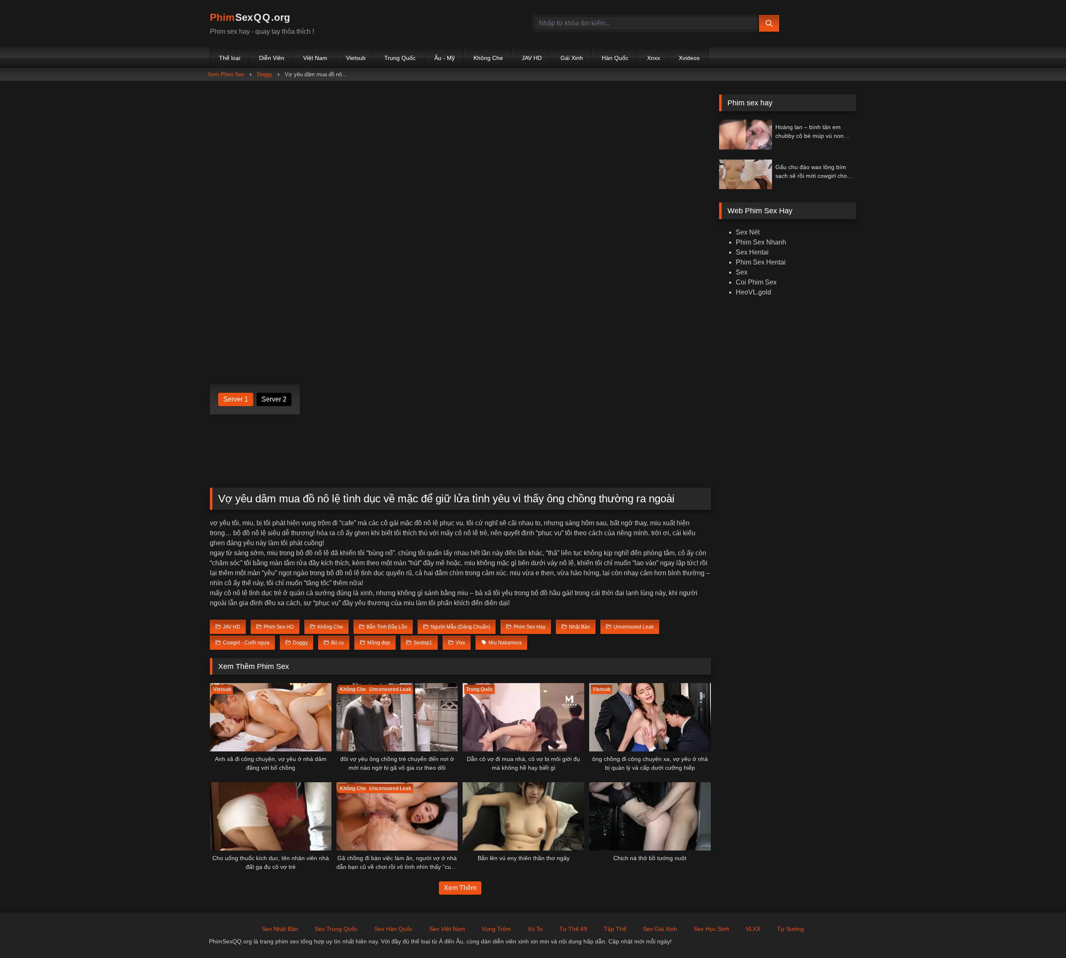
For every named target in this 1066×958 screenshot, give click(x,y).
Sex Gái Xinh (660, 929)
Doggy (264, 74)
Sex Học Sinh (711, 929)
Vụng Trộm (496, 929)
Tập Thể (615, 929)
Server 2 (274, 399)
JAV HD (532, 58)
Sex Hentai (752, 252)
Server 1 (235, 399)
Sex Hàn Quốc (393, 929)
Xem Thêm (460, 887)
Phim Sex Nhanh (761, 242)
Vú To (535, 929)
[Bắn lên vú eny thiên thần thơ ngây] (523, 816)
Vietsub (356, 58)
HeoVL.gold (753, 292)
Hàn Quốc (615, 58)
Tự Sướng (790, 929)
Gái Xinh (571, 58)
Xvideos (689, 58)
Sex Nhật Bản (280, 929)
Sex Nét (748, 232)
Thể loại (229, 58)
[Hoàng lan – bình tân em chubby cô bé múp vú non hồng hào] (745, 134)
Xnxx (653, 58)
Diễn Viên (271, 58)
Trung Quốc (400, 58)
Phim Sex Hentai (761, 262)
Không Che (488, 58)
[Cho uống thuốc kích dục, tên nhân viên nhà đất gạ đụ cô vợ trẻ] (270, 816)
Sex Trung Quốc (336, 929)
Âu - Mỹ (444, 58)
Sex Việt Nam (447, 929)
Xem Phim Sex (226, 74)
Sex (741, 272)
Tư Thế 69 (573, 929)
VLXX (753, 929)
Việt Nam (315, 58)
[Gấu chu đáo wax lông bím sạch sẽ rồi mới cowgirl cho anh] (745, 174)
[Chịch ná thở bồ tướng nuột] (650, 816)
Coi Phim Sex (756, 282)
